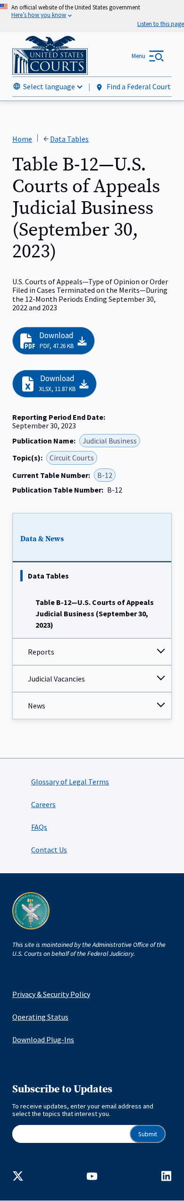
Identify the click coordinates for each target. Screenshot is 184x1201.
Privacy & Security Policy (51, 994)
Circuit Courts (72, 457)
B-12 (104, 475)
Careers (43, 804)
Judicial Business (110, 440)
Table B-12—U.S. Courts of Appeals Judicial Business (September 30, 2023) (94, 613)
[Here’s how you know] (92, 16)
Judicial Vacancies (56, 678)
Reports (41, 651)
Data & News (42, 539)
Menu (138, 56)
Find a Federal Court (138, 86)
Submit (147, 1134)
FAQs (39, 827)
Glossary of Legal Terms (70, 781)
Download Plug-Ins (43, 1039)
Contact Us (49, 849)
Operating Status (40, 1017)
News (36, 705)
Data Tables (48, 575)
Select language (49, 86)
